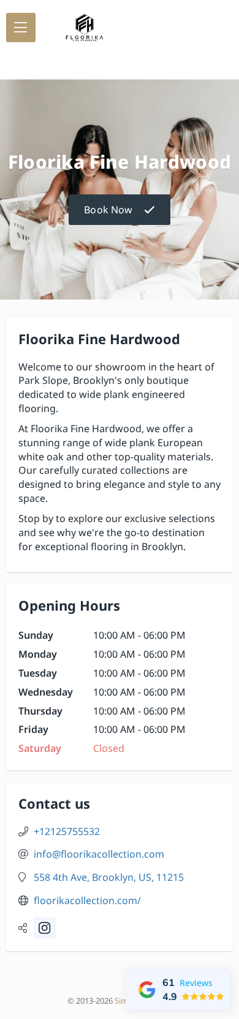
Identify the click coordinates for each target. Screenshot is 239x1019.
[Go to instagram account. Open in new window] (45, 928)
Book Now (108, 209)
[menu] (21, 27)
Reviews (196, 982)
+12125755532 (67, 831)
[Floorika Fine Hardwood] (84, 27)
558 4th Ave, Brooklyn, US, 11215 (109, 877)
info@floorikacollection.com (99, 854)
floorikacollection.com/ (87, 900)
